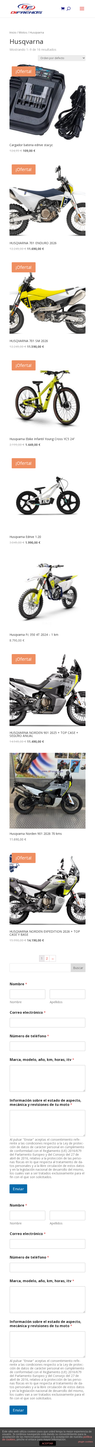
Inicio (13, 32)
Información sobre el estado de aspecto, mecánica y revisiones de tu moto (45, 1102)
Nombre (16, 1002)
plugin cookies (85, 1441)
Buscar (78, 968)
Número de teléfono (29, 1036)
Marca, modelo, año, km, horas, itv (42, 1060)
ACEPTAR (47, 1443)
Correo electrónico (28, 1012)
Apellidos (56, 1002)
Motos (23, 32)
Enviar (18, 1188)
